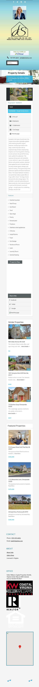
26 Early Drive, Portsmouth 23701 (18, 512)
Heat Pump (13, 203)
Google (14, 308)
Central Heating (14, 255)
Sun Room (13, 207)
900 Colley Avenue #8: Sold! (16, 342)
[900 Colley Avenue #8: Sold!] (19, 331)
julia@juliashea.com (26, 58)
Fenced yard (13, 220)
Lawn (11, 248)
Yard (11, 210)
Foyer (11, 238)
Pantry (12, 217)
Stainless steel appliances (17, 227)
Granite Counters (15, 200)
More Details (25, 346)
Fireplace (12, 224)
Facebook (13, 300)
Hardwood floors (15, 244)
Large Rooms (14, 234)
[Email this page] (14, 312)
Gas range (13, 214)
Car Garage (13, 241)
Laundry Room (14, 251)
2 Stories (12, 231)
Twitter (13, 304)
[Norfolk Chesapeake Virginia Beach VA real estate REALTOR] (19, 31)
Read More (17, 453)
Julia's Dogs (10, 555)
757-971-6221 (14, 58)
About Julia (10, 552)
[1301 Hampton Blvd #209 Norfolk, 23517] (19, 363)
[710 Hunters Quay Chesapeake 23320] (19, 394)
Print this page (15, 133)
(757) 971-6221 (16, 538)
